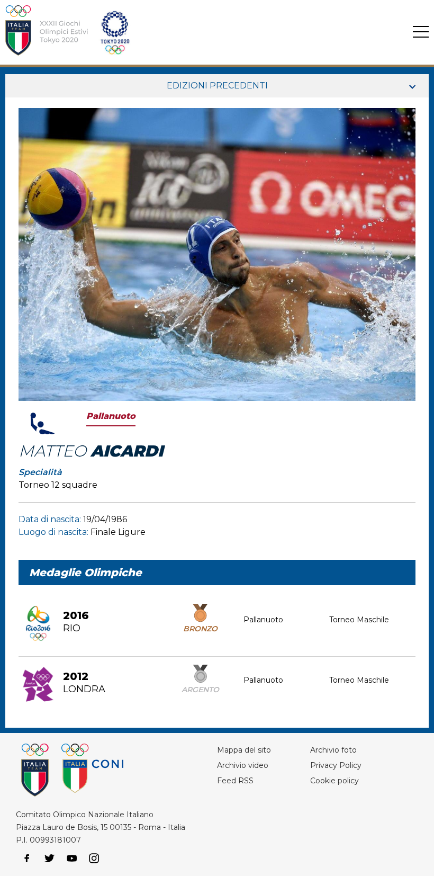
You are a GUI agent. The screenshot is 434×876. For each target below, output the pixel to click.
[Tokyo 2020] (181, 32)
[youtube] (72, 858)
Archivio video (242, 765)
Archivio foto (333, 750)
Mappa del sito (244, 750)
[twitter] (49, 858)
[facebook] (27, 858)
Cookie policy (334, 780)
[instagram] (94, 858)
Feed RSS (235, 780)
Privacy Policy (335, 765)
